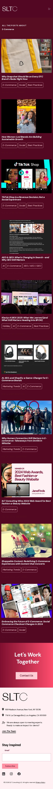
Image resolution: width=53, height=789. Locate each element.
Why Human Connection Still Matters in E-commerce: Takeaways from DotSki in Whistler (24, 441)
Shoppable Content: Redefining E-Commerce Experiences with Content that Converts (26, 562)
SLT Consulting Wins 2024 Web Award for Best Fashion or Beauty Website (26, 502)
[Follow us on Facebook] (21, 774)
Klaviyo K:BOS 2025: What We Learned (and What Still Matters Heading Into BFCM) (25, 319)
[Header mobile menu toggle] (49, 8)
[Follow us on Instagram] (13, 774)
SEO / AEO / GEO (32, 265)
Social (22, 85)
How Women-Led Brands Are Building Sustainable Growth (21, 138)
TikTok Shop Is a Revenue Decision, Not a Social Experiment (23, 198)
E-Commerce (9, 85)
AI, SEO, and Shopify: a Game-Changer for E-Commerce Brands (25, 379)
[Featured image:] (26, 72)
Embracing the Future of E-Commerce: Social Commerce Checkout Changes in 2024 (26, 623)
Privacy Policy (40, 782)
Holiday (6, 326)
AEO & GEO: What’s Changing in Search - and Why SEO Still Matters (25, 259)
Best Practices (35, 85)
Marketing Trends (11, 386)
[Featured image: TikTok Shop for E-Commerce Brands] (26, 192)
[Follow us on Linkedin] (6, 774)
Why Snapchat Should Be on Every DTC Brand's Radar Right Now (22, 78)
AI (4, 265)
